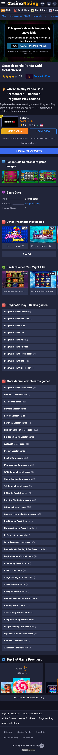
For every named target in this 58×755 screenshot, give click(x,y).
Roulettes (23, 10)
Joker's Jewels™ (15, 246)
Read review (43, 131)
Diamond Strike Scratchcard (43, 291)
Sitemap (8, 732)
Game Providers (27, 718)
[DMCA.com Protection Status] (28, 750)
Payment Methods (10, 713)
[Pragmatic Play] (21, 678)
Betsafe (29, 122)
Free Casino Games (32, 713)
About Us (40, 732)
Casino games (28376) (20, 16)
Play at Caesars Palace (33, 46)
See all (27, 254)
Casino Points (24, 732)
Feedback (28, 737)
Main (4, 16)
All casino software (29, 698)
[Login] (49, 4)
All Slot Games (8, 718)
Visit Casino (15, 131)
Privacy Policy (11, 737)
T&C (29, 136)
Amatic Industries (10, 723)
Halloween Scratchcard (16, 291)
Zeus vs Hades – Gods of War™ (43, 246)
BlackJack (41, 10)
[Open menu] (3, 3)
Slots (8, 10)
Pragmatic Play (40, 16)
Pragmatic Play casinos (29, 151)
